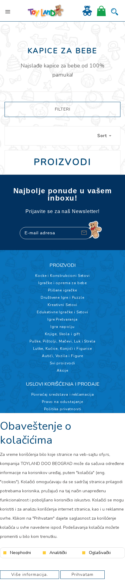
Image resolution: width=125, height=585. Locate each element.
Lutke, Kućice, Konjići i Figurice (62, 348)
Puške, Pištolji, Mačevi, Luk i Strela (62, 341)
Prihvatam (82, 574)
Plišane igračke (62, 290)
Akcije (62, 370)
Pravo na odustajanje (62, 401)
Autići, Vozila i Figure (62, 355)
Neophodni (20, 553)
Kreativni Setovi (62, 304)
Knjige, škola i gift (62, 334)
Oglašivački (100, 553)
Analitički (58, 553)
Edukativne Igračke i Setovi (62, 312)
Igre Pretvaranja (62, 319)
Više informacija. (29, 574)
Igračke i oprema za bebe (62, 282)
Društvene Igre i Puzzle (62, 297)
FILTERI (62, 109)
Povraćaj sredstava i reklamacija (62, 394)
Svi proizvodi (62, 363)
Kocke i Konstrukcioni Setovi (62, 275)
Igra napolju (62, 326)
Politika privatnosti (62, 409)
